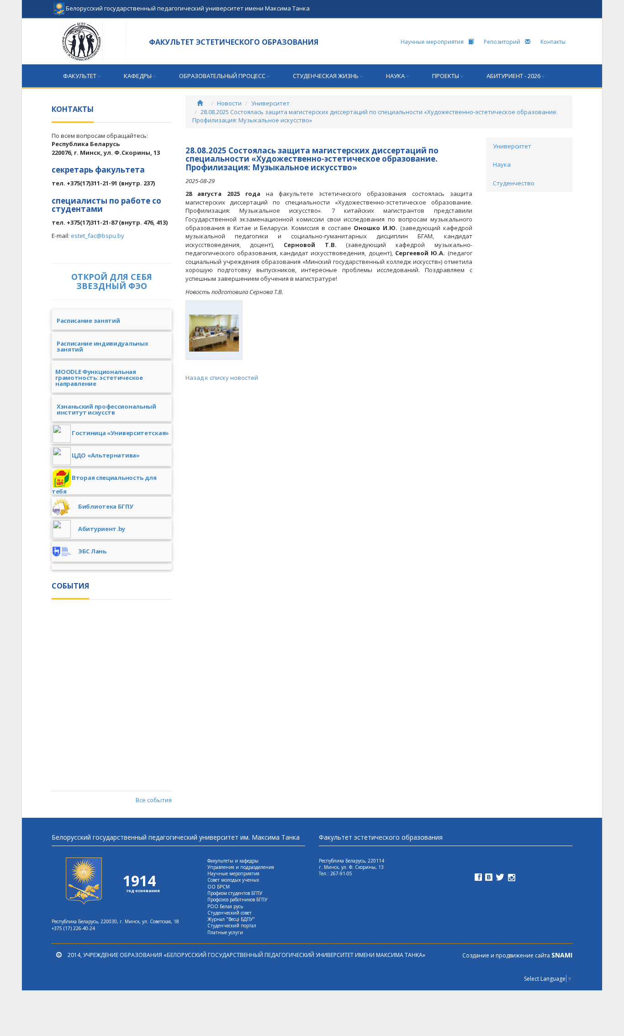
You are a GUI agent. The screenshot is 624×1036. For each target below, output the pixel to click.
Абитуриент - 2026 (513, 76)
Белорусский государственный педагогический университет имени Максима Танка (187, 5)
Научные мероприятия (432, 42)
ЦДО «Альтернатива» (106, 455)
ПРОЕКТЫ (445, 76)
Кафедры (138, 76)
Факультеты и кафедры (233, 860)
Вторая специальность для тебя (104, 483)
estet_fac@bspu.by (97, 235)
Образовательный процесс (222, 76)
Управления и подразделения (240, 867)
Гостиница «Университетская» (120, 433)
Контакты (553, 42)
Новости (229, 103)
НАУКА (395, 76)
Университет (270, 103)
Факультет (79, 76)
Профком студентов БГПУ (234, 893)
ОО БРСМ (218, 886)
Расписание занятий (86, 321)
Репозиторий (502, 42)
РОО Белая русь (225, 906)
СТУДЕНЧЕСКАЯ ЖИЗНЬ (326, 76)
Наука (502, 164)
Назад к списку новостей (221, 377)
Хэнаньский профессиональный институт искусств (104, 410)
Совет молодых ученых (233, 880)
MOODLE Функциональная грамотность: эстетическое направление (97, 378)
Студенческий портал (231, 925)
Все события (153, 800)
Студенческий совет (229, 913)
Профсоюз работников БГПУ (237, 899)
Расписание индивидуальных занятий (100, 347)
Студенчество (513, 183)
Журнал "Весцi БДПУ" (231, 919)
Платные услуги (225, 932)
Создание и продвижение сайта (517, 955)
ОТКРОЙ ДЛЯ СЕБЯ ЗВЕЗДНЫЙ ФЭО (111, 281)
